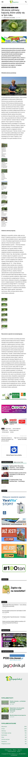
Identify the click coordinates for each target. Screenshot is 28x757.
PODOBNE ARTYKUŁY (7, 462)
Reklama (14, 749)
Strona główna (4, 5)
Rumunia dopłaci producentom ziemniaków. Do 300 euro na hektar (17, 474)
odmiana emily (5, 430)
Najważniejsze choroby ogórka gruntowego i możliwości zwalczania (17, 709)
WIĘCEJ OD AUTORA (18, 462)
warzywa (11, 432)
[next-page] (5, 486)
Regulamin (20, 749)
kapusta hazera (8, 428)
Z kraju (16, 7)
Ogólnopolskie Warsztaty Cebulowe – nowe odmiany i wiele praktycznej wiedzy (17, 467)
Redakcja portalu (8, 749)
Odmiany (12, 7)
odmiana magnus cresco (14, 430)
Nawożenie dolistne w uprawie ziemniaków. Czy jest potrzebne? (7, 439)
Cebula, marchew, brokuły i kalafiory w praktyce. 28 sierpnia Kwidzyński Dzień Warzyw (13, 622)
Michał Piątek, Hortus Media (9, 17)
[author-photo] (14, 453)
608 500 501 (14, 755)
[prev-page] (2, 486)
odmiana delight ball (16, 428)
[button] (2, 2)
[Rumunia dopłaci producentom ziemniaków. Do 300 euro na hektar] (5, 474)
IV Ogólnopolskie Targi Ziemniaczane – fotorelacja (13, 617)
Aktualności (11, 5)
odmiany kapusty (5, 432)
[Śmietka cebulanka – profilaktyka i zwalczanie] (5, 702)
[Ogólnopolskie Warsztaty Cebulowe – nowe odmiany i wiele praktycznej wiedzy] (5, 467)
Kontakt (18, 751)
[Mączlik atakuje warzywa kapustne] (5, 717)
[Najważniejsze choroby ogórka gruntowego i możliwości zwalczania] (5, 709)
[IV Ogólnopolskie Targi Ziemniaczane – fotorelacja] (5, 481)
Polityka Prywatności (12, 751)
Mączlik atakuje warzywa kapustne (18, 715)
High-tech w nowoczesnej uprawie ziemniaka (20, 438)
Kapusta (8, 7)
